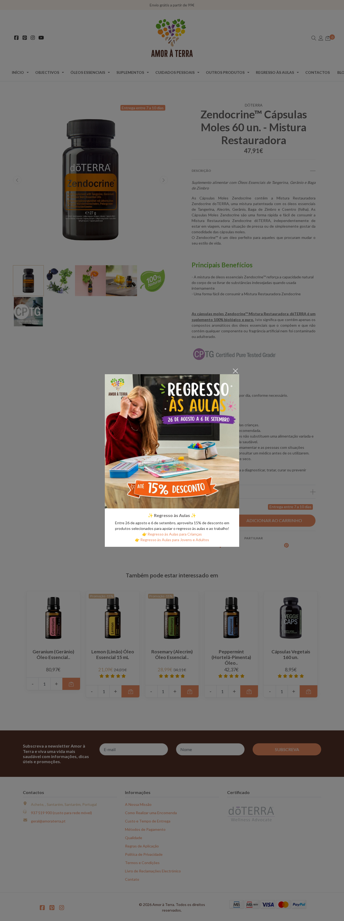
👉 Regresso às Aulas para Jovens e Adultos (172, 539)
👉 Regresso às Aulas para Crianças (172, 534)
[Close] (235, 370)
